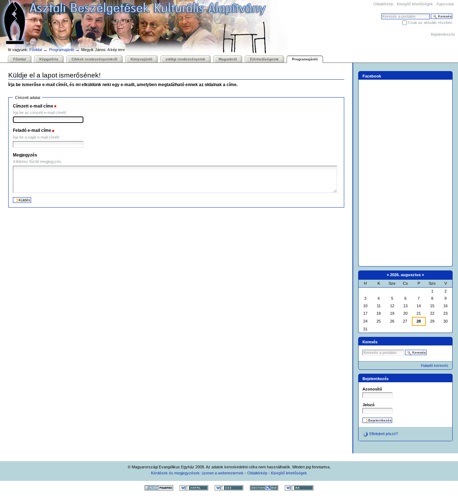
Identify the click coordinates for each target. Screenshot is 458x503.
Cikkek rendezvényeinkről (94, 59)
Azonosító (372, 389)
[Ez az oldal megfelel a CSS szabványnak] (229, 487)
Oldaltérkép (383, 4)
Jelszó (368, 405)
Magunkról (228, 59)
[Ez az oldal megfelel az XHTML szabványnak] (194, 487)
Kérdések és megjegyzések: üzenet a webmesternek (197, 473)
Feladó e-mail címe (32, 130)
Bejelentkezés (443, 34)
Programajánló (61, 50)
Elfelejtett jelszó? (383, 434)
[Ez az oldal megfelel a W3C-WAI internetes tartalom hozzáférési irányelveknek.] (299, 487)
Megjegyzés (25, 155)
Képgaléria (48, 59)
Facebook (371, 76)
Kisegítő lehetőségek (415, 4)
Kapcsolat (445, 4)
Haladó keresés (434, 365)
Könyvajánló (141, 59)
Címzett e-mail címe (33, 106)
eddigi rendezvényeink (185, 59)
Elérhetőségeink (264, 59)
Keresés (369, 342)
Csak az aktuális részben (430, 22)
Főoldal (35, 50)
